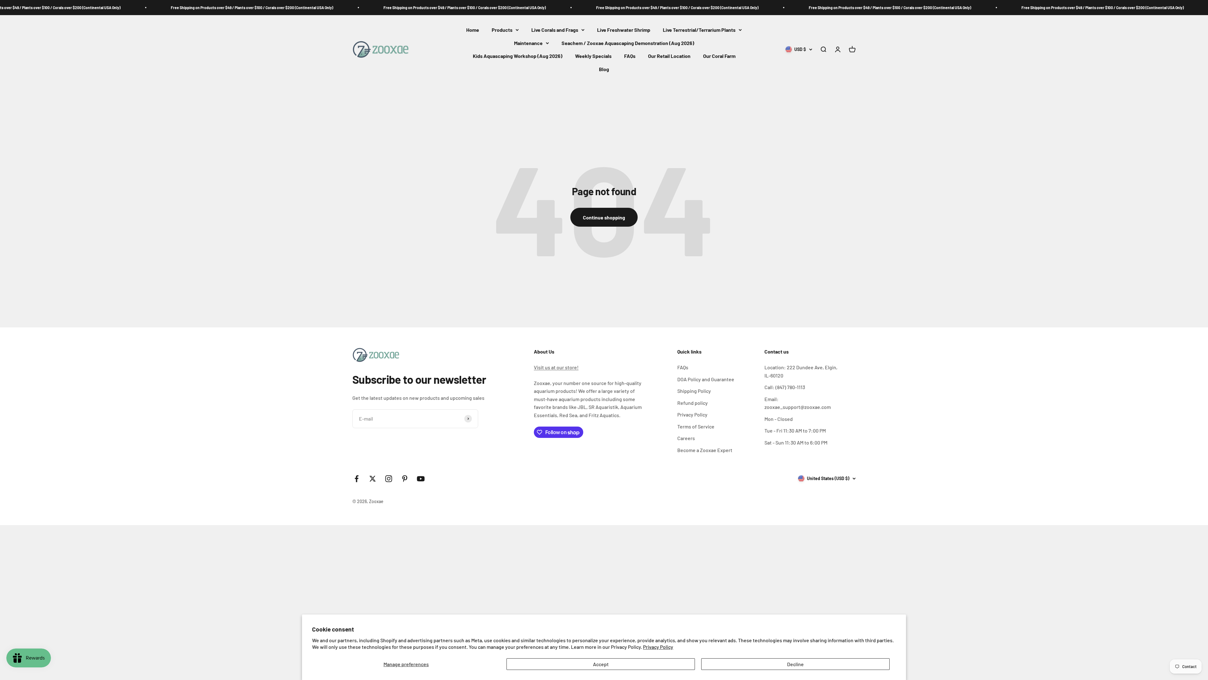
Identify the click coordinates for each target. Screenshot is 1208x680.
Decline (795, 664)
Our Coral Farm (719, 56)
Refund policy (692, 403)
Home (472, 30)
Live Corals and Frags (554, 30)
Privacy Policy (658, 647)
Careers (686, 438)
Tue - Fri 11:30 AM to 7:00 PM (795, 431)
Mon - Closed (778, 419)
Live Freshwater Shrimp (623, 30)
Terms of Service (695, 426)
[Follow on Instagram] (388, 478)
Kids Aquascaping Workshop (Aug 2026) (517, 56)
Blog (604, 69)
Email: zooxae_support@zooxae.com (797, 403)
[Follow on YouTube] (421, 478)
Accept (601, 664)
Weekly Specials (593, 56)
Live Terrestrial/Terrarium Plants (699, 30)
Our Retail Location (669, 56)
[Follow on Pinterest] (404, 478)
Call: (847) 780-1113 (784, 387)
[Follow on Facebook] (356, 478)
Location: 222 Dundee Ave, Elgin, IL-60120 (800, 371)
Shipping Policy (694, 391)
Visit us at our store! (556, 367)
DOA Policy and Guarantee (705, 379)
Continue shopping (604, 217)
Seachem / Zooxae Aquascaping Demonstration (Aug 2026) (628, 43)
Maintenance (528, 43)
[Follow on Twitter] (372, 478)
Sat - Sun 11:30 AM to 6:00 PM (795, 442)
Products (502, 30)
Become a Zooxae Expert (704, 450)
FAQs (629, 56)
